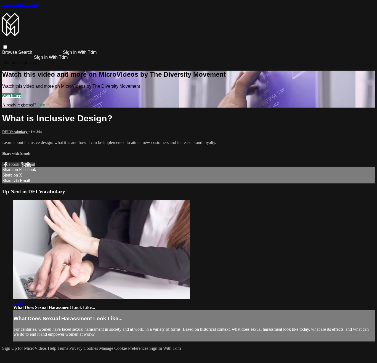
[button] (5, 47)
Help (52, 348)
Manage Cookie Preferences (124, 348)
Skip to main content (20, 4)
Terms (63, 348)
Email (30, 164)
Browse (10, 52)
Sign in (43, 105)
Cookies (91, 348)
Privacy (76, 348)
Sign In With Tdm (80, 52)
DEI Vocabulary (15, 132)
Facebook (11, 164)
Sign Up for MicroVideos (24, 348)
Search (25, 52)
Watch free (11, 95)
